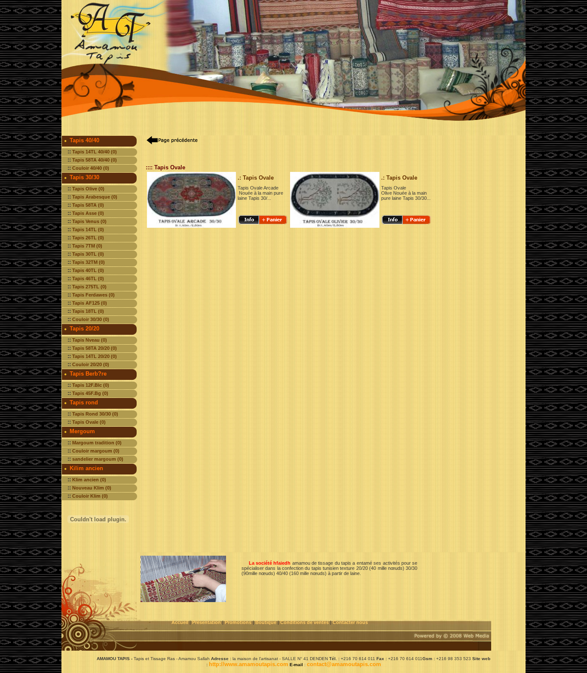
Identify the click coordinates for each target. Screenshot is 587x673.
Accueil (179, 622)
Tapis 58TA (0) (88, 205)
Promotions (238, 622)
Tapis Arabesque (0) (94, 196)
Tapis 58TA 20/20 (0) (94, 348)
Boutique (266, 622)
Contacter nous (351, 622)
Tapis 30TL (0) (88, 254)
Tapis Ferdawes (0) (93, 294)
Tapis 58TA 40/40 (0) (94, 159)
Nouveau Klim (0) (91, 487)
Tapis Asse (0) (88, 213)
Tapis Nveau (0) (89, 340)
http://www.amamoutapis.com (248, 664)
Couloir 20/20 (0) (90, 364)
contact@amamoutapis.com (344, 664)
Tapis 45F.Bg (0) (90, 393)
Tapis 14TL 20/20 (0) (94, 356)
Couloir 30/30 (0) (90, 319)
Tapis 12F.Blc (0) (90, 385)
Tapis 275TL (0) (89, 286)
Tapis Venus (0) (89, 221)
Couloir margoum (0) (95, 450)
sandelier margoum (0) (97, 459)
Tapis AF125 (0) (89, 303)
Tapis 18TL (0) (88, 311)
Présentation (206, 622)
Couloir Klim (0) (90, 496)
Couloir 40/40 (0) (90, 168)
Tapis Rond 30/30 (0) (95, 413)
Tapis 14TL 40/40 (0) (94, 151)
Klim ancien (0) (89, 479)
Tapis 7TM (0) (87, 245)
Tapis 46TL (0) (88, 278)
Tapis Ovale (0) (89, 422)
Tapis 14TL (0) (88, 229)
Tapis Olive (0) (88, 188)
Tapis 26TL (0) (88, 237)
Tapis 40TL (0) (88, 270)
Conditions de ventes (305, 622)
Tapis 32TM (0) (88, 262)
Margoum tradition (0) (97, 442)
